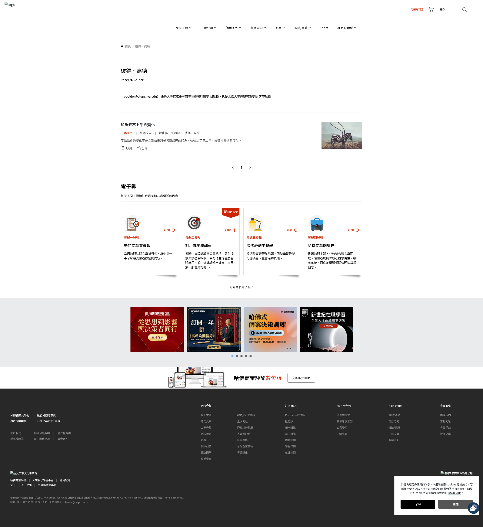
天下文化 (26, 485)
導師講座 (242, 452)
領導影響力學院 (47, 485)
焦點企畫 (206, 459)
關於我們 (15, 433)
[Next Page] (250, 168)
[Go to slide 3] (241, 356)
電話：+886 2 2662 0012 (171, 497)
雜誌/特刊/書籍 (246, 415)
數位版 (289, 421)
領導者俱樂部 (345, 421)
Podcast (342, 434)
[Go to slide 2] (237, 356)
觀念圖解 (206, 452)
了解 (418, 504)
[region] (241, 329)
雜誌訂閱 (393, 421)
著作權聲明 (64, 433)
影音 (203, 440)
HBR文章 (393, 434)
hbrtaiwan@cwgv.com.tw (75, 502)
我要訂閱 (417, 9)
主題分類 (206, 427)
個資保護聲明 (42, 433)
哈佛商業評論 (18, 480)
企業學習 (342, 427)
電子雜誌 (290, 434)
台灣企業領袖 (245, 446)
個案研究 (206, 446)
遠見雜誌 (65, 480)
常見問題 (445, 421)
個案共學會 (343, 415)
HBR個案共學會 (19, 415)
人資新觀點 (243, 434)
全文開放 (242, 421)
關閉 (456, 504)
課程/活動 (394, 415)
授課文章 (445, 434)
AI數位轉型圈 (18, 421)
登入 (443, 9)
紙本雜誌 (290, 427)
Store (324, 28)
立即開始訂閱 (301, 378)
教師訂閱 (290, 452)
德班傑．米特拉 (169, 133)
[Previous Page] (233, 168)
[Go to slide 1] (232, 356)
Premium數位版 (295, 415)
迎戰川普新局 (245, 427)
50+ (12, 485)
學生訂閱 (290, 446)
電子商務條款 (42, 438)
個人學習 (206, 434)
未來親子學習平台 (43, 480)
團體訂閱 (290, 440)
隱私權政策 (17, 438)
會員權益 (445, 427)
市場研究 (127, 133)
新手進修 (242, 440)
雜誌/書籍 (394, 427)
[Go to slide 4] (246, 356)
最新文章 (206, 415)
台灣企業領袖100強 (48, 421)
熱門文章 (206, 421)
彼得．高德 (192, 133)
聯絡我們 (445, 415)
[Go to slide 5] (250, 356)
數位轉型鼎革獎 (46, 415)
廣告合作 (63, 438)
